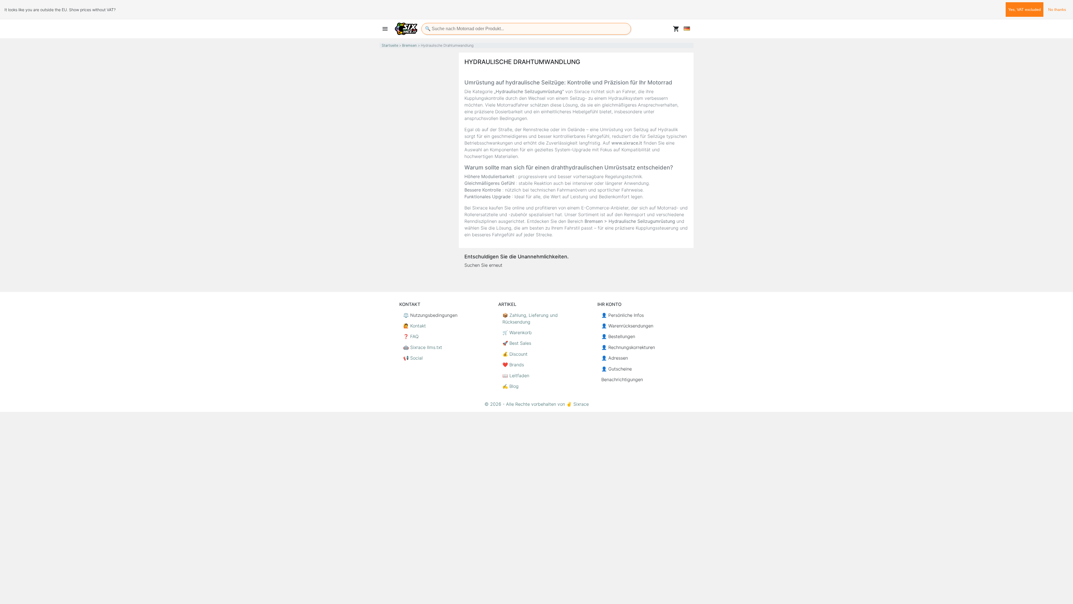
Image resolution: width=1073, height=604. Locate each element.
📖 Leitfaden (515, 375)
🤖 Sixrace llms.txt (422, 347)
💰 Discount (515, 354)
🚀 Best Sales (516, 343)
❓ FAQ (411, 336)
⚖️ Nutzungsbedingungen (430, 315)
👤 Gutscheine (616, 369)
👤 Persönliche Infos (622, 315)
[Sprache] (686, 28)
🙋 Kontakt (414, 326)
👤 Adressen (614, 358)
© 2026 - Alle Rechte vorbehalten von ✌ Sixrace (537, 404)
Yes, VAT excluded (1024, 9)
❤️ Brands (513, 364)
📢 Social (413, 358)
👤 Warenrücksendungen (627, 326)
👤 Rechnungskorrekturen (628, 347)
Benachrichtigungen (622, 379)
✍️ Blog (510, 386)
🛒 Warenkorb (517, 332)
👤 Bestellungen (618, 336)
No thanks (1057, 9)
